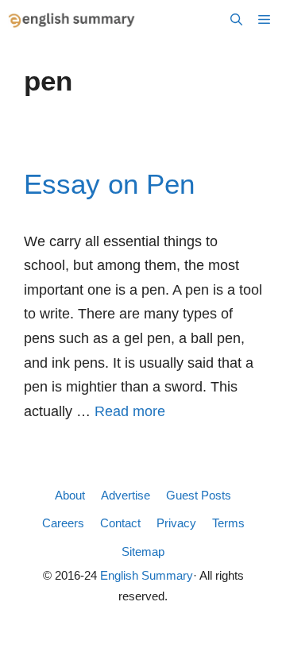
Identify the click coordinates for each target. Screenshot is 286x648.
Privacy (176, 523)
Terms (228, 523)
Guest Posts (198, 495)
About (70, 495)
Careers (63, 523)
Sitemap (143, 551)
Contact (120, 523)
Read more (130, 411)
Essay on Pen (109, 183)
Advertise (125, 495)
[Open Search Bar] (236, 20)
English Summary (146, 575)
